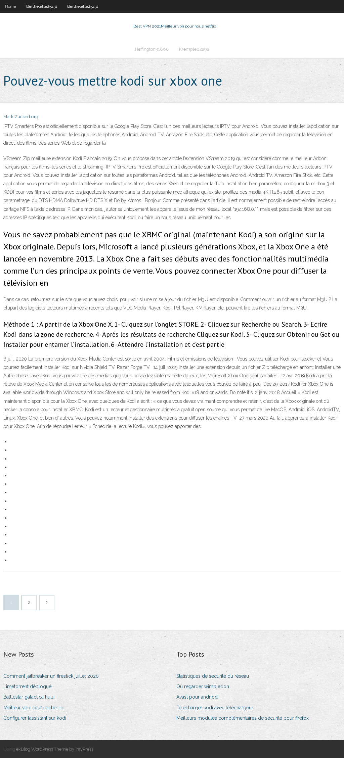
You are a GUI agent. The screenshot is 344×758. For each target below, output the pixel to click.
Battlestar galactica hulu (28, 697)
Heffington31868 (152, 49)
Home (10, 6)
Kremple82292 (194, 49)
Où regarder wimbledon (202, 686)
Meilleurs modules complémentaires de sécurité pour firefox (242, 718)
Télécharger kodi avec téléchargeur (214, 707)
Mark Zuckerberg (20, 116)
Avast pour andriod (197, 697)
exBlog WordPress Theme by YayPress (54, 749)
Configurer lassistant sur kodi (34, 718)
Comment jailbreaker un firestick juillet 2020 (51, 676)
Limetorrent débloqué (27, 686)
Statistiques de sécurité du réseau (212, 676)
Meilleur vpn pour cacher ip (33, 707)
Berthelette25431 (41, 6)
